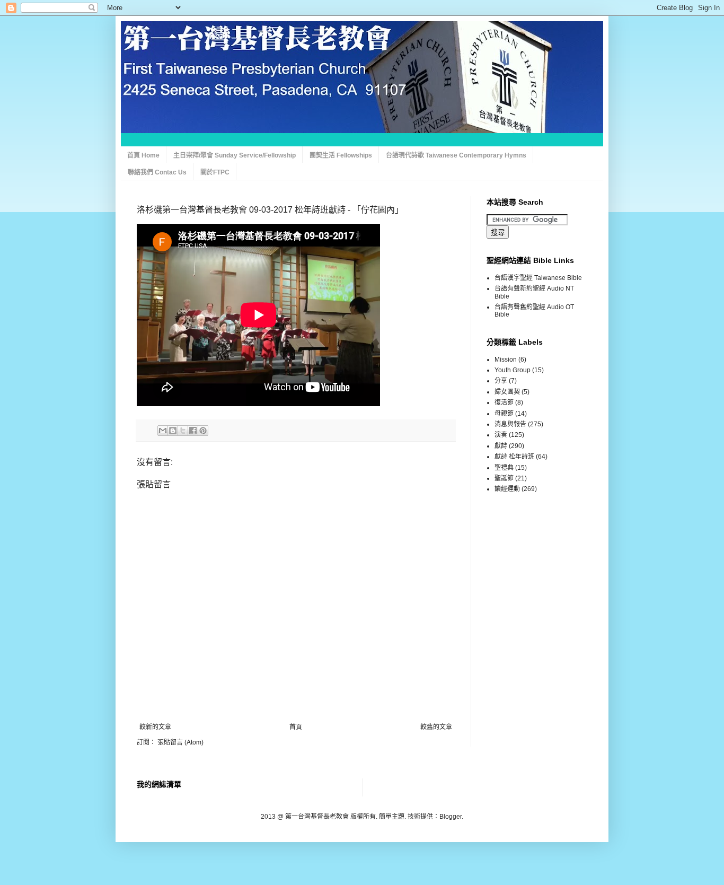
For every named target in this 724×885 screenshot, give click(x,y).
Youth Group (513, 370)
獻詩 (501, 446)
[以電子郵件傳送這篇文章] (162, 430)
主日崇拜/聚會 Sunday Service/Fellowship (234, 155)
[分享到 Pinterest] (203, 430)
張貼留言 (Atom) (180, 742)
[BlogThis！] (172, 430)
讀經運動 (507, 489)
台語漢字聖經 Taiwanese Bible (538, 278)
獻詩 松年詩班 (514, 456)
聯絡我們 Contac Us (157, 172)
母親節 (504, 413)
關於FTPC (214, 172)
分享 (501, 380)
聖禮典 (504, 467)
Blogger (450, 816)
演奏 (501, 435)
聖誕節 (504, 478)
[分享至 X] (183, 430)
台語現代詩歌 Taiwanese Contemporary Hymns (456, 155)
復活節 (504, 402)
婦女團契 (507, 392)
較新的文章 (155, 727)
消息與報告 (510, 424)
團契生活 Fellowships (341, 155)
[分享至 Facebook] (193, 430)
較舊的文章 (436, 727)
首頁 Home (143, 155)
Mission (506, 359)
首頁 (295, 727)
